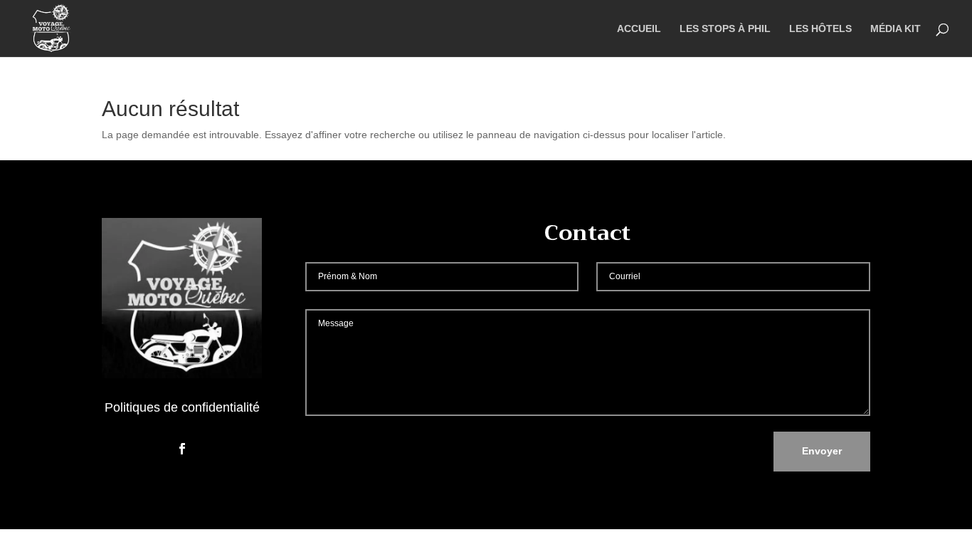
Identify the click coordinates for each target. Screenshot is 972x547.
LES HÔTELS (820, 29)
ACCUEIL (639, 29)
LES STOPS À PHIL (725, 29)
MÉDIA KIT (895, 29)
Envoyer (822, 451)
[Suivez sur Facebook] (182, 448)
